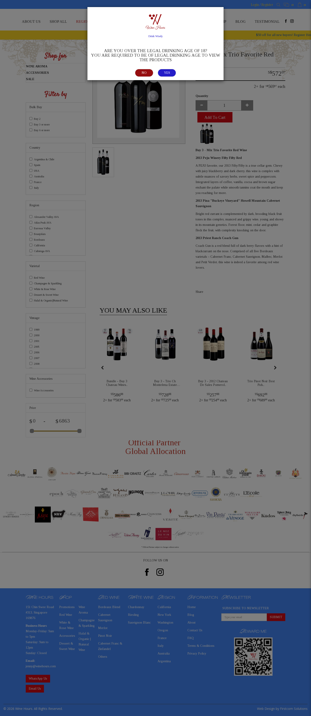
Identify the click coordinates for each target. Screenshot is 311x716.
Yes (167, 72)
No (144, 72)
